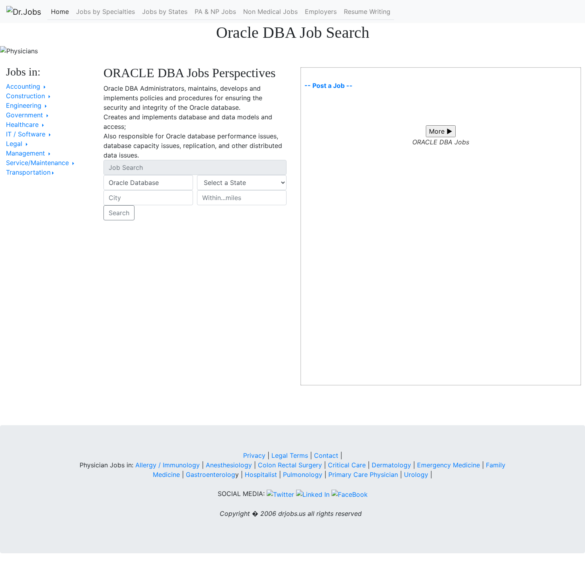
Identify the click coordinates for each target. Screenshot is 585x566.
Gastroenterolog (210, 474)
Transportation (28, 172)
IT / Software (26, 134)
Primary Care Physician (364, 474)
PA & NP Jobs (215, 12)
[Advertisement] (49, 306)
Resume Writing (367, 12)
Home (60, 12)
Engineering (24, 105)
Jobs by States (164, 12)
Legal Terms (289, 455)
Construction (26, 96)
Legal (15, 144)
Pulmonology (303, 474)
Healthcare (23, 124)
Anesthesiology (229, 465)
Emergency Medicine (448, 465)
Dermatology (391, 465)
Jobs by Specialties (105, 12)
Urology (416, 474)
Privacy (254, 455)
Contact (326, 455)
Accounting (24, 86)
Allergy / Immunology (167, 465)
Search (119, 213)
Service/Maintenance (38, 163)
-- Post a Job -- (328, 85)
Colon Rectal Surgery (290, 465)
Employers (321, 12)
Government (25, 115)
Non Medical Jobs (270, 12)
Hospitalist (261, 474)
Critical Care (347, 465)
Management (26, 153)
